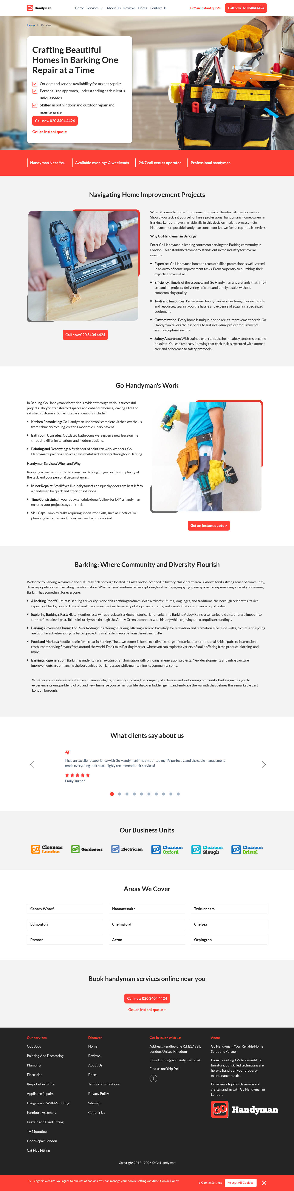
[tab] (112, 794)
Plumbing (34, 1065)
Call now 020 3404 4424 (85, 335)
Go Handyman (165, 1163)
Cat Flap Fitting (38, 1150)
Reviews (129, 8)
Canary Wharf (42, 909)
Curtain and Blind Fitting (45, 1122)
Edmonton (39, 924)
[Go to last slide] (29, 764)
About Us (114, 8)
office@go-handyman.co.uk (181, 1060)
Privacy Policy (98, 1094)
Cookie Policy (169, 1181)
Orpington (203, 940)
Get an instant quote (205, 8)
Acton (117, 940)
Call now (246, 8)
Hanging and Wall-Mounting (48, 1103)
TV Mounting (37, 1131)
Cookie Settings (211, 1182)
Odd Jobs (34, 1046)
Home (79, 8)
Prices (142, 8)
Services (93, 8)
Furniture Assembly (41, 1112)
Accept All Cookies (240, 1182)
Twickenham (204, 909)
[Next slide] (264, 764)
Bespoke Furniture (40, 1084)
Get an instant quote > (208, 525)
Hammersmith (124, 909)
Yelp (169, 1069)
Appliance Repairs (40, 1094)
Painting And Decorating (45, 1056)
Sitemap (94, 1103)
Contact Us (158, 8)
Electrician (34, 1075)
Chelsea (200, 924)
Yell (176, 1069)
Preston (36, 940)
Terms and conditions (104, 1084)
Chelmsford (121, 924)
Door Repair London (42, 1141)
